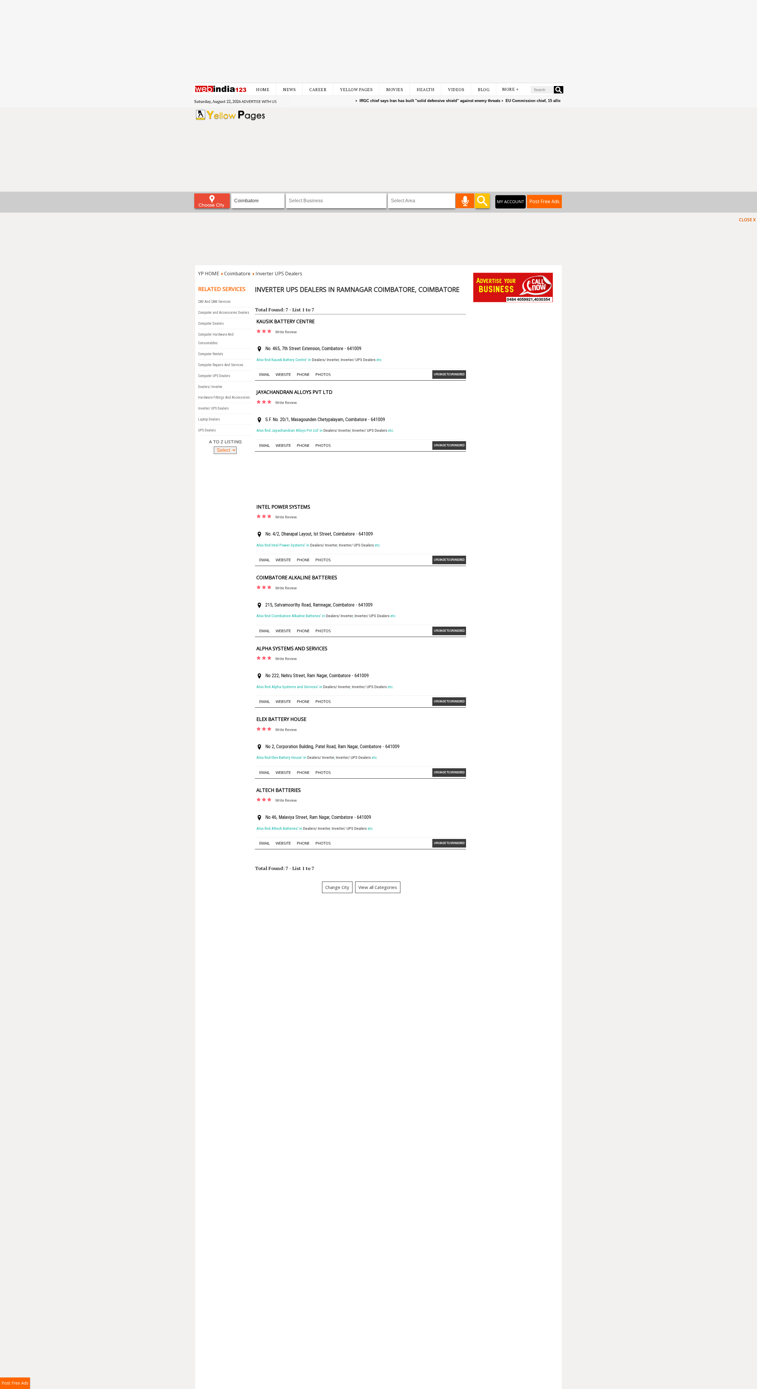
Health (425, 89)
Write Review (286, 331)
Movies (394, 89)
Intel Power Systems (283, 507)
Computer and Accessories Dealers (223, 313)
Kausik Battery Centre (285, 321)
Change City (337, 887)
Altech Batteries (278, 790)
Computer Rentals (210, 354)
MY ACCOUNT (510, 201)
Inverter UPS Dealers (278, 273)
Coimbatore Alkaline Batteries (296, 577)
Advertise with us (259, 101)
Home (262, 89)
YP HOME (208, 273)
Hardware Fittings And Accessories (224, 397)
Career (317, 89)
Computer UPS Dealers (214, 376)
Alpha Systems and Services (291, 648)
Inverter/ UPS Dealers (213, 408)
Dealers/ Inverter (210, 387)
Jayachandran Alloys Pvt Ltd (294, 392)
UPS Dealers (207, 430)
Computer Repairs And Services (220, 365)
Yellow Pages (356, 89)
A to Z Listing (225, 441)
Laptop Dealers (209, 419)
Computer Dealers (211, 323)
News (289, 89)
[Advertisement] (378, 41)
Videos (456, 89)
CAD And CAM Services (214, 302)
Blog (483, 89)
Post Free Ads (544, 201)
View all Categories (377, 887)
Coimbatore (237, 273)
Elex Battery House (281, 719)
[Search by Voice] (465, 200)
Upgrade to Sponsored (449, 374)
